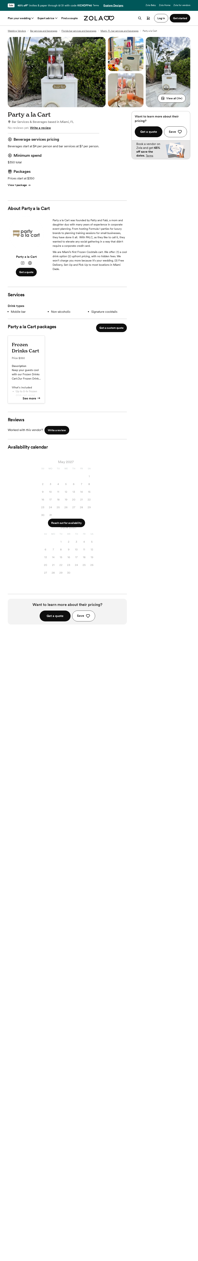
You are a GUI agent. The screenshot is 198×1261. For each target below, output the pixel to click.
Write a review (40, 128)
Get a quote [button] (26, 272)
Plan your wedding (19, 18)
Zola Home (164, 5)
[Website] (30, 263)
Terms (96, 5)
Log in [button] (161, 18)
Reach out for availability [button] (66, 522)
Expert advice (46, 18)
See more (29, 398)
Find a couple (69, 18)
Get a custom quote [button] (111, 327)
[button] (172, 98)
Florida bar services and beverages (78, 31)
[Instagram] (22, 263)
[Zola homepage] (99, 18)
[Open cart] (148, 18)
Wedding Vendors (17, 31)
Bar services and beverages (43, 31)
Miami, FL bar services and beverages (119, 31)
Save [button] (80, 616)
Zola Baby (151, 5)
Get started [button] (180, 18)
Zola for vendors (181, 5)
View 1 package (17, 185)
